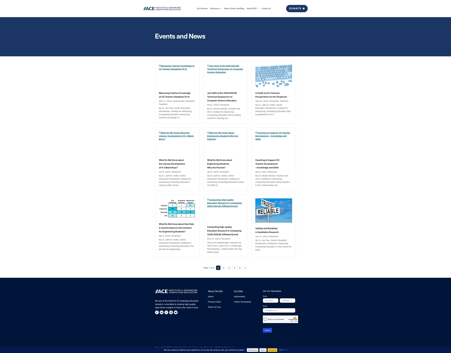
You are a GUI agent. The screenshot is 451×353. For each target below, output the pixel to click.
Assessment (178, 101)
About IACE (252, 9)
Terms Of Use (214, 307)
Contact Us (266, 9)
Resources (214, 9)
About (210, 296)
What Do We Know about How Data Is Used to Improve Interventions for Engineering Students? (176, 228)
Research (190, 101)
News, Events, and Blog (234, 9)
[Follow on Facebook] (157, 312)
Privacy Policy (214, 302)
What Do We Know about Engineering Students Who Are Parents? (219, 164)
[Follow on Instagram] (171, 312)
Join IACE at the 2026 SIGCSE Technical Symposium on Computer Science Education (222, 97)
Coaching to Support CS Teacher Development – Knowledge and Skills (267, 164)
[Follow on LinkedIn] (161, 312)
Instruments (239, 296)
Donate (295, 8)
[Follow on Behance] (176, 312)
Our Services (202, 9)
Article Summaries (242, 302)
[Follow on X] (166, 312)
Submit (267, 330)
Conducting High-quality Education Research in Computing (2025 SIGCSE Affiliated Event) (224, 231)
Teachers (163, 104)
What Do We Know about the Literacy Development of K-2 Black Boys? (172, 164)
